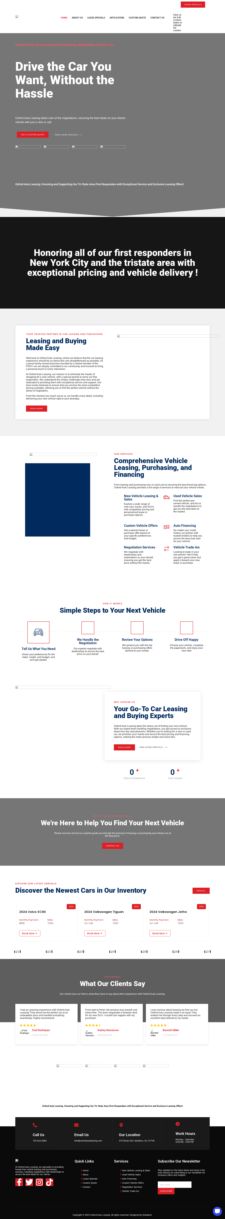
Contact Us (157, 17)
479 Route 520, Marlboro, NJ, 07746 (136, 1140)
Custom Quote (137, 17)
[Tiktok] (49, 1182)
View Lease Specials (66, 135)
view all (201, 891)
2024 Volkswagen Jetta (168, 912)
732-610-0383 (40, 1140)
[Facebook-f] (19, 1182)
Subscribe (166, 1191)
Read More (36, 409)
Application (117, 17)
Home (64, 17)
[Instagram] (39, 1182)
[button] (208, 10)
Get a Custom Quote (32, 135)
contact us (112, 846)
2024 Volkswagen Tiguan (104, 912)
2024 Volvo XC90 (32, 912)
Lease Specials (96, 17)
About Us (77, 17)
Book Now (28, 933)
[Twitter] (29, 1182)
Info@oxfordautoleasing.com (88, 1140)
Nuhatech (147, 1215)
